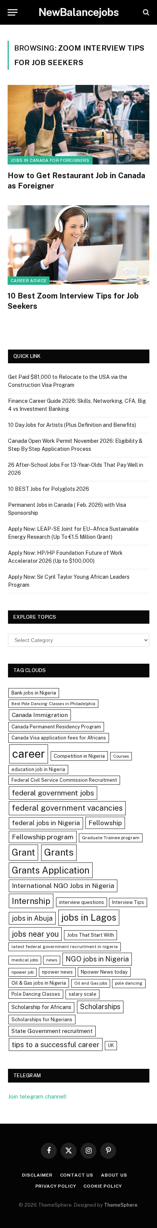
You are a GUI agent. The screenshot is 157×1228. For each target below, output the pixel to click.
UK (111, 1045)
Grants (59, 852)
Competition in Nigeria (79, 756)
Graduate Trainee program (110, 837)
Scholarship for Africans (41, 1007)
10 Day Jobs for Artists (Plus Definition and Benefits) (72, 425)
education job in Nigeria (38, 769)
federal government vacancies (67, 808)
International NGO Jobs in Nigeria (63, 885)
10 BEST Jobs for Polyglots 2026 (48, 489)
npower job (22, 972)
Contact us (76, 1175)
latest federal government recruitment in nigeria (64, 946)
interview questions (81, 902)
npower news (57, 972)
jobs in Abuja (32, 918)
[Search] (145, 12)
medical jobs (24, 960)
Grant (23, 852)
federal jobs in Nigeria (46, 823)
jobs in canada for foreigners (50, 160)
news (51, 960)
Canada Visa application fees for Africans (58, 738)
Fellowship (105, 823)
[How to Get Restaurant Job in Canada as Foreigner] (78, 124)
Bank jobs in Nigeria (33, 693)
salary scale (82, 994)
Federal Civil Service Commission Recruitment (64, 780)
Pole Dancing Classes (35, 994)
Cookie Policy (102, 1186)
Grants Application (51, 870)
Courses (121, 756)
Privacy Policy (55, 1186)
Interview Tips (128, 902)
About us (114, 1175)
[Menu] (13, 12)
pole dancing (129, 983)
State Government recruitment (52, 1031)
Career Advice (28, 280)
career (28, 753)
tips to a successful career (55, 1044)
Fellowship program (43, 837)
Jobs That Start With (90, 935)
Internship (31, 901)
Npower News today (104, 972)
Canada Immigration (40, 715)
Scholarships (100, 1007)
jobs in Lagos (88, 917)
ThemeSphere (121, 1205)
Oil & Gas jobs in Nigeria (38, 983)
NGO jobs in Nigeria (97, 959)
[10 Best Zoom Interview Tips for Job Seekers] (78, 245)
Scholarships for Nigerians (41, 1019)
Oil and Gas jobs (90, 983)
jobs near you (35, 933)
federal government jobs (53, 793)
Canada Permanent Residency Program (56, 727)
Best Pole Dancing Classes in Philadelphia (53, 703)
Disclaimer (37, 1175)
